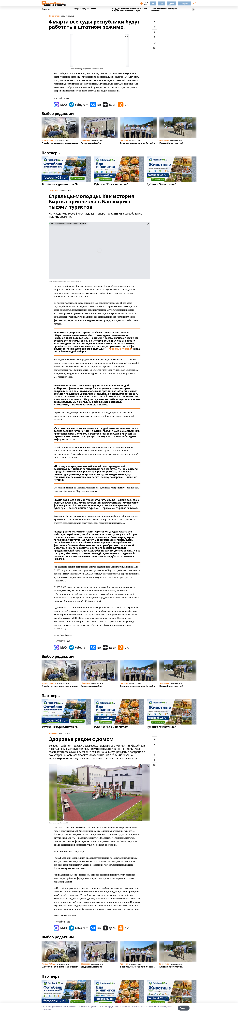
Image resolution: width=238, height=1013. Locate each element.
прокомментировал (120, 348)
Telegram (184, 3)
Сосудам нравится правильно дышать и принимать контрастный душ (129, 10)
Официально (54, 16)
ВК (153, 3)
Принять (184, 1008)
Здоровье (53, 733)
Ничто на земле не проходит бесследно (164, 10)
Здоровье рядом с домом (85, 9)
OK (162, 3)
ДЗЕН (171, 3)
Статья (45, 9)
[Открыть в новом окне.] (60, 104)
